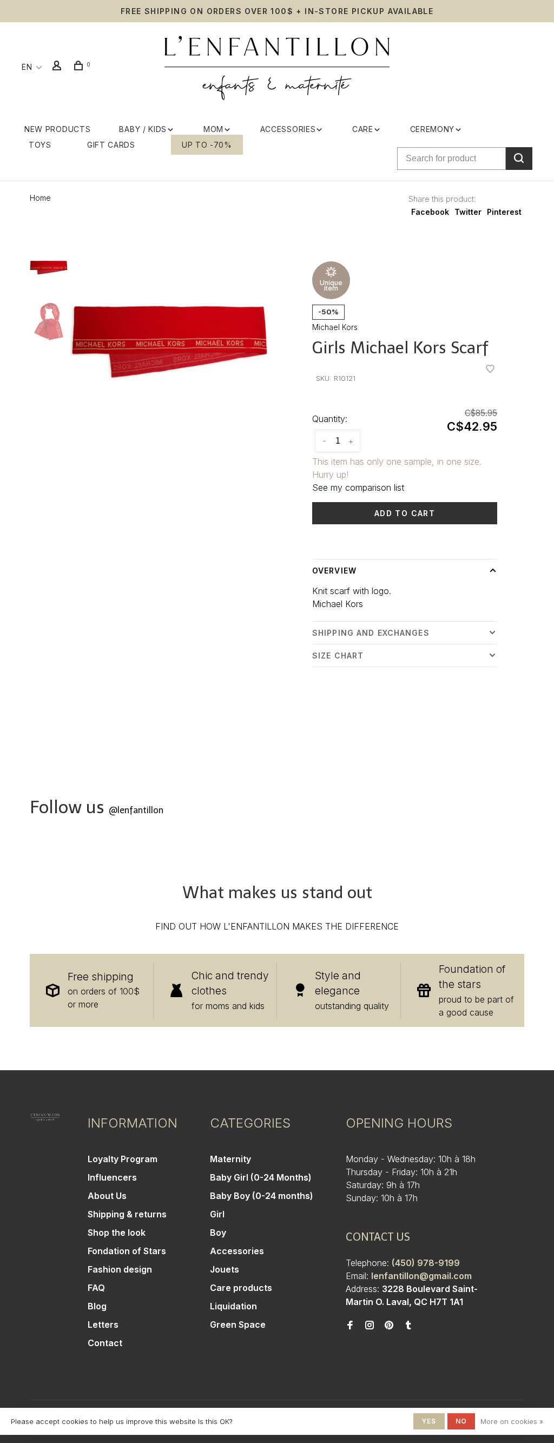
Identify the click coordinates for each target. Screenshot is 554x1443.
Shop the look (117, 1232)
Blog (97, 1306)
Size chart (338, 655)
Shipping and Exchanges (371, 632)
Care (362, 129)
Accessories (288, 129)
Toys (40, 144)
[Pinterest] (389, 1325)
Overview (334, 570)
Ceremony (432, 129)
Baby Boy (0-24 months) (261, 1195)
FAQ (96, 1287)
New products (57, 129)
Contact (105, 1342)
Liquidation (233, 1306)
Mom (213, 129)
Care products (241, 1287)
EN (27, 66)
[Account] (58, 66)
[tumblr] (408, 1325)
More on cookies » (511, 1421)
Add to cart (404, 513)
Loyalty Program (122, 1159)
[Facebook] (350, 1325)
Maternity (230, 1159)
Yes (429, 1421)
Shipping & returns (127, 1214)
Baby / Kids (143, 129)
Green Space (238, 1324)
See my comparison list (358, 487)
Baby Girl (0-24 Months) (261, 1177)
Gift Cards (111, 144)
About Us (107, 1195)
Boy (218, 1232)
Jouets (224, 1269)
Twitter (468, 211)
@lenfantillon (136, 810)
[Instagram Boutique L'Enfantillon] (369, 1325)
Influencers (112, 1177)
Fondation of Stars (127, 1251)
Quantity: (329, 418)
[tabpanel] (169, 341)
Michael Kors (335, 327)
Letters (103, 1324)
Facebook (430, 211)
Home (40, 197)
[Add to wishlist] (490, 369)
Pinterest (504, 211)
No (461, 1421)
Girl (217, 1214)
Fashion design (120, 1269)
